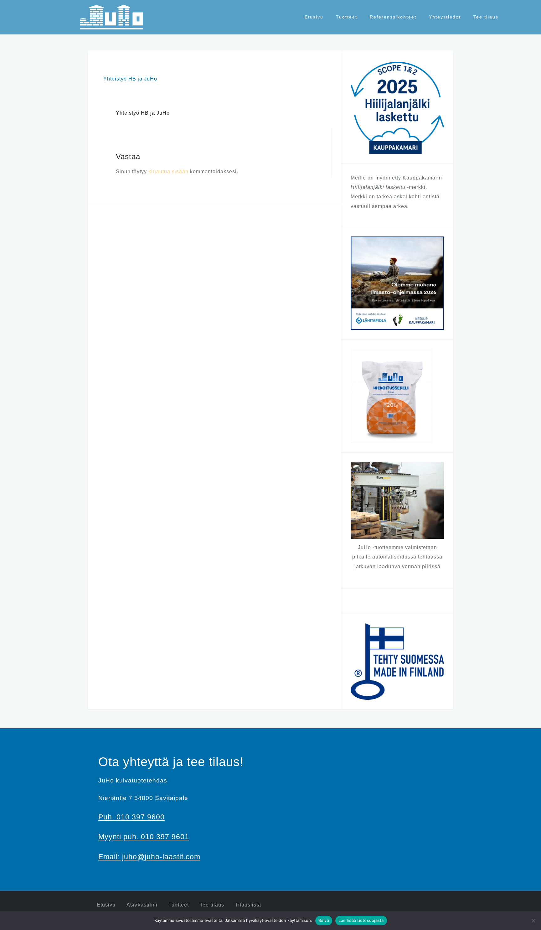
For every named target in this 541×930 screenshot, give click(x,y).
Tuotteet (346, 16)
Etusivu (314, 16)
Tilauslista (248, 904)
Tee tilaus (485, 16)
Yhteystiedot (445, 16)
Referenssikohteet (393, 16)
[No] (533, 920)
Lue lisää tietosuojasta (361, 920)
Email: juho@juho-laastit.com (149, 857)
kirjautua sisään (168, 171)
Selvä (323, 920)
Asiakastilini (141, 904)
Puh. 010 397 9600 (131, 817)
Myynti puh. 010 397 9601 (143, 837)
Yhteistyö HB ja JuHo (130, 78)
